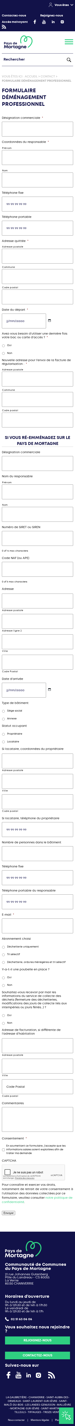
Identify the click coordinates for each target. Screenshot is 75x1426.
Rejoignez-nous (51, 16)
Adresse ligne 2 (12, 630)
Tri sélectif (13, 954)
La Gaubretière (16, 1397)
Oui (9, 345)
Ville (5, 651)
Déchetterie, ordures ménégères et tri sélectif (36, 962)
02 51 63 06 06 (21, 1319)
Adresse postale (12, 246)
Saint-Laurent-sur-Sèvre (40, 1401)
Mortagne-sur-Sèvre (24, 1408)
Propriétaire (14, 733)
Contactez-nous (14, 16)
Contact (48, 76)
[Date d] (49, 689)
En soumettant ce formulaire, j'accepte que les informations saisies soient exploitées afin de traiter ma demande (36, 1149)
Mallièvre (64, 1404)
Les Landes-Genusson (40, 1404)
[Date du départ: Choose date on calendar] (49, 320)
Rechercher (69, 60)
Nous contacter (16, 1420)
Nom (5, 170)
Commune (8, 267)
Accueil (31, 76)
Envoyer (9, 1213)
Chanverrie (37, 1397)
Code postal (10, 287)
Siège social (14, 710)
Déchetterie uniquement (23, 946)
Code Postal (10, 671)
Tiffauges (34, 1412)
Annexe (12, 718)
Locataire (13, 741)
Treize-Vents (52, 1412)
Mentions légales (40, 1420)
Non (9, 353)
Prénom (7, 148)
